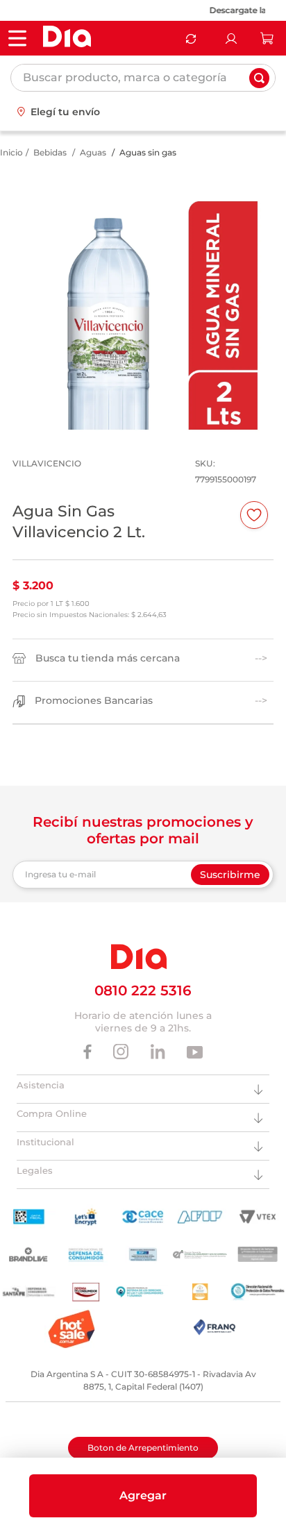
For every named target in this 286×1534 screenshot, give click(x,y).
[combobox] (143, 78)
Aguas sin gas (147, 152)
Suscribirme (230, 874)
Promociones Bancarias (94, 701)
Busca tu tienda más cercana (107, 658)
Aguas (93, 152)
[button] (143, 1495)
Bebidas (50, 152)
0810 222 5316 (143, 990)
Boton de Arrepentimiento (143, 1447)
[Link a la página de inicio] (11, 152)
